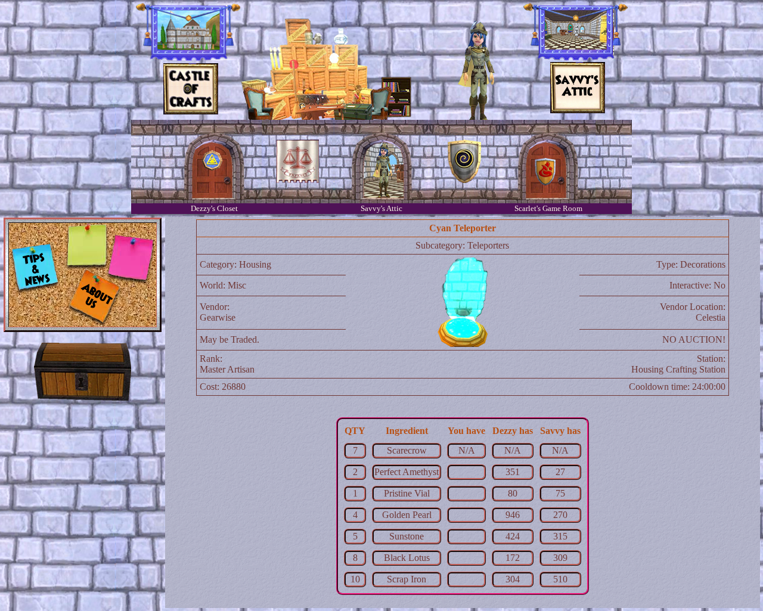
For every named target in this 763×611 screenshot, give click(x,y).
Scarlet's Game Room (548, 208)
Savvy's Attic (381, 208)
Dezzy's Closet (214, 208)
